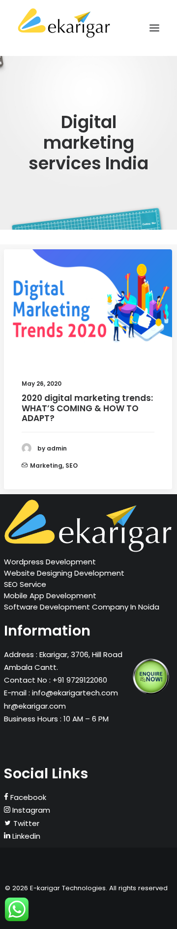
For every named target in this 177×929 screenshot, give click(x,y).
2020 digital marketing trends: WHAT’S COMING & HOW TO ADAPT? (87, 408)
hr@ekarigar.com (35, 706)
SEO (71, 465)
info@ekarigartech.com (75, 693)
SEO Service (25, 584)
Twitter (25, 823)
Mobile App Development (50, 595)
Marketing (46, 465)
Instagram (30, 810)
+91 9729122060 (79, 680)
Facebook (27, 797)
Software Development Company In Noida (81, 607)
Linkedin (25, 836)
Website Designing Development (64, 573)
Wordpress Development (50, 562)
